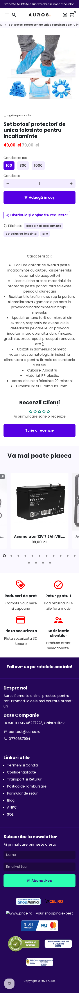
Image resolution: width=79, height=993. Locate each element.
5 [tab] (32, 555)
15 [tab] (50, 562)
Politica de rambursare (27, 786)
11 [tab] (74, 555)
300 (23, 165)
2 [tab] (11, 555)
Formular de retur (22, 793)
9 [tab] (60, 555)
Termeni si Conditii (22, 765)
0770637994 (17, 738)
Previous (8, 513)
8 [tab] (53, 555)
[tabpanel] (39, 511)
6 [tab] (39, 555)
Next (71, 513)
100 (9, 165)
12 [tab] (29, 562)
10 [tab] (67, 555)
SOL (10, 814)
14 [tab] (43, 562)
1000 (38, 165)
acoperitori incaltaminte (43, 226)
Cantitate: (15, 157)
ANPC (12, 807)
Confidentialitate (21, 772)
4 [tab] (25, 555)
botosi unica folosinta (21, 234)
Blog (10, 800)
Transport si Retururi (24, 779)
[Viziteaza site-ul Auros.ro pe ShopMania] (28, 902)
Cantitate (12, 175)
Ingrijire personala (17, 115)
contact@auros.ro (22, 731)
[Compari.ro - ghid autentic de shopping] (23, 944)
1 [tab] (4, 555)
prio (45, 234)
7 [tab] (46, 555)
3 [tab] (18, 555)
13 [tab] (36, 562)
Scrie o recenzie (39, 430)
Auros (52, 981)
